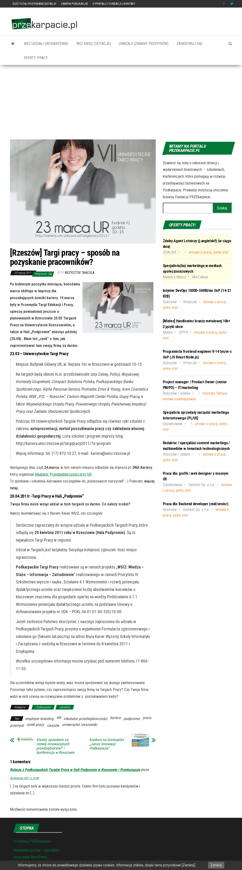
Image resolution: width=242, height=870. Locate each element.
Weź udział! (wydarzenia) (45, 43)
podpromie (132, 718)
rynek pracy (35, 724)
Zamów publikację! (74, 3)
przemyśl (17, 725)
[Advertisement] (121, 104)
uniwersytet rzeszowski (79, 724)
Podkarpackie (43, 707)
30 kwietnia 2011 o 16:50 (24, 778)
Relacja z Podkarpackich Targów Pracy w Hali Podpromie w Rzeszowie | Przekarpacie (75, 769)
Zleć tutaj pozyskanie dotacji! (34, 3)
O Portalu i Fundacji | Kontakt (114, 3)
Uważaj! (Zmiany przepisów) (143, 43)
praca (147, 717)
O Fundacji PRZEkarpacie (32, 841)
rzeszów (53, 725)
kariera (115, 717)
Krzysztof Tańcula (80, 273)
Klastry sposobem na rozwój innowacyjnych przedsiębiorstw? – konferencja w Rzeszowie (55, 746)
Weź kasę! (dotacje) (93, 43)
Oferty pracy (35, 58)
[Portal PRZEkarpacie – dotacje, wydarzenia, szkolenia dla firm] (12, 44)
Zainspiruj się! (189, 43)
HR (58, 717)
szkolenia (65, 707)
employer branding (39, 718)
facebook (224, 4)
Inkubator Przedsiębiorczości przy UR (63, 474)
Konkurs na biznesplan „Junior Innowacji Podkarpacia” (106, 744)
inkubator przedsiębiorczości (85, 718)
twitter (232, 4)
